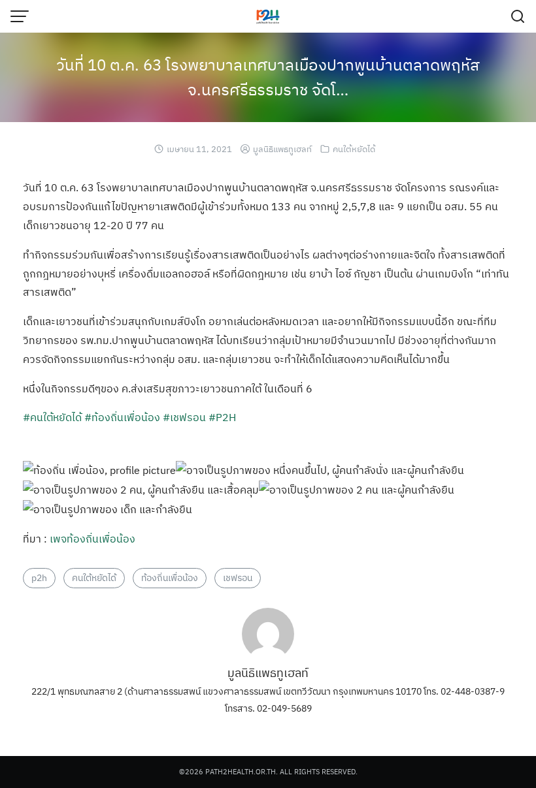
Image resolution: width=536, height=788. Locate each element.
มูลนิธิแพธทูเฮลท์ (282, 149)
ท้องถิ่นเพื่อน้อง (169, 578)
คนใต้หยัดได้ (354, 149)
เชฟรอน (237, 578)
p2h (39, 578)
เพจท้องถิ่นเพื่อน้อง (92, 538)
